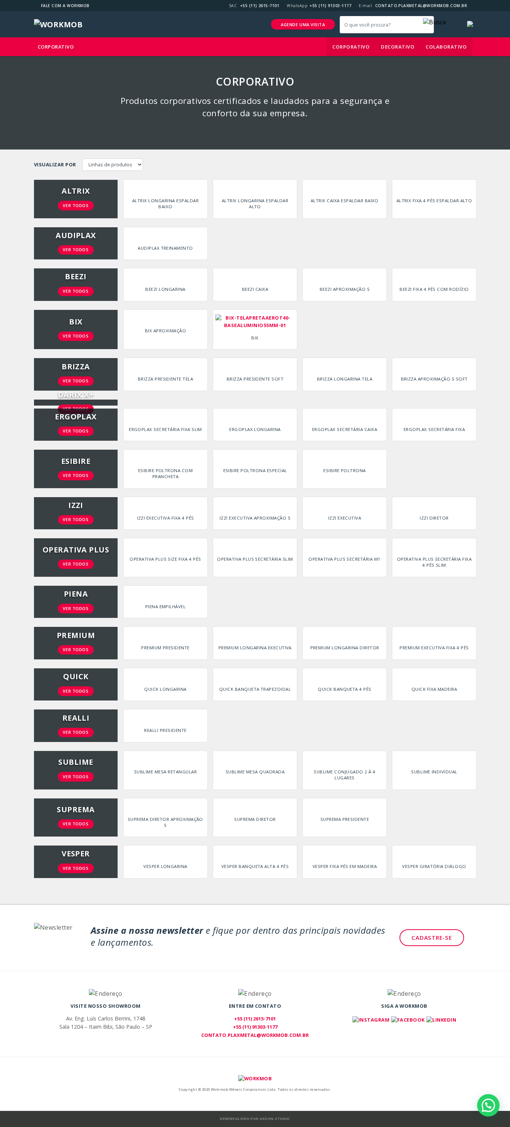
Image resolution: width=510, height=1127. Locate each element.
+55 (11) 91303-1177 (330, 5)
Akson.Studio (274, 1118)
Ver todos (75, 205)
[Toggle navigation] (451, 24)
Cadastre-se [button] (431, 937)
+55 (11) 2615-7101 (260, 5)
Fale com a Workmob (65, 5)
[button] (434, 22)
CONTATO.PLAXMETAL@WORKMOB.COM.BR (421, 5)
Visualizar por (55, 164)
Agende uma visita (303, 24)
